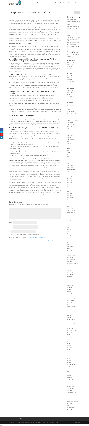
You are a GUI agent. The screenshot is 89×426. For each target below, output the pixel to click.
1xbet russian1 (70, 146)
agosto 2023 (70, 94)
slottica (69, 375)
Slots (68, 371)
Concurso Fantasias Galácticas (39, 422)
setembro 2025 (70, 62)
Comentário (12, 207)
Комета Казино (71, 407)
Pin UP (68, 326)
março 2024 (70, 92)
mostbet (69, 291)
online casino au (71, 319)
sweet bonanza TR (71, 386)
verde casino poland (72, 394)
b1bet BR (69, 178)
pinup (68, 339)
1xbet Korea (70, 135)
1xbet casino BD (71, 131)
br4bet (68, 199)
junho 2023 (70, 96)
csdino (68, 238)
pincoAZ (69, 336)
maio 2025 (69, 71)
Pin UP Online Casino (72, 330)
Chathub (69, 229)
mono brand (70, 278)
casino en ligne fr (71, 208)
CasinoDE (69, 225)
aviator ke (69, 171)
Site (10, 231)
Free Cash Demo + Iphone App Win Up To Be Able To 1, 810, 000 (73, 28)
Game (68, 253)
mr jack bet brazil (71, 306)
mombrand (70, 276)
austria (69, 161)
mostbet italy (70, 296)
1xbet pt (69, 141)
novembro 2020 (71, 99)
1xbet (68, 128)
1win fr (69, 116)
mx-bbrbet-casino (71, 308)
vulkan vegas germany (72, 401)
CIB (68, 233)
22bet (68, 148)
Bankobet (69, 180)
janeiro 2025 (70, 79)
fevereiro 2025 (70, 77)
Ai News (69, 159)
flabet (68, 248)
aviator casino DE (71, 167)
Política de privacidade (71, 2)
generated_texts (71, 255)
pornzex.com (70, 351)
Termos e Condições (60, 2)
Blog (68, 191)
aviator (69, 163)
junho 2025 (70, 68)
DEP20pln (69, 240)
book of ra (69, 193)
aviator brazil (70, 165)
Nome (11, 222)
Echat (68, 244)
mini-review (70, 272)
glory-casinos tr (70, 257)
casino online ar (71, 212)
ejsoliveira (13, 15)
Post (68, 354)
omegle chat (53, 189)
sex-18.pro (69, 366)
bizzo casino (70, 189)
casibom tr (69, 204)
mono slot (69, 281)
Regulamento (50, 2)
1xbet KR (69, 137)
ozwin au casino (71, 321)
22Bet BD (69, 150)
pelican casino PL (71, 323)
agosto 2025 (70, 64)
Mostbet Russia (70, 300)
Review (69, 358)
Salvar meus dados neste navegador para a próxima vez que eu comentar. (28, 234)
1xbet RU (69, 143)
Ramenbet (69, 356)
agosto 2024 (70, 90)
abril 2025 (69, 73)
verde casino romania (72, 397)
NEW (68, 311)
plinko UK (69, 347)
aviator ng (69, 176)
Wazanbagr (70, 403)
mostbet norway (71, 298)
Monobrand (70, 283)
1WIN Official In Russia (72, 120)
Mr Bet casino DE (71, 304)
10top (68, 109)
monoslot (69, 289)
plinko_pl (69, 349)
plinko (68, 343)
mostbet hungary (71, 293)
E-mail (11, 227)
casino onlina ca (71, 210)
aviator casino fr (71, 169)
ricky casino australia (72, 364)
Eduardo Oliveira (55, 422)
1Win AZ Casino (71, 111)
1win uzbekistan (71, 124)
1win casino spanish (72, 113)
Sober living (70, 377)
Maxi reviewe (70, 270)
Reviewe (69, 360)
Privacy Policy (31, 237)
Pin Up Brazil (70, 328)
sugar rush (69, 382)
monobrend (70, 285)
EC (67, 242)
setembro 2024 (70, 88)
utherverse (69, 390)
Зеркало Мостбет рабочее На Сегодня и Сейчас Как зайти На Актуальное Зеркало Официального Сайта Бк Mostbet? (73, 41)
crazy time (69, 235)
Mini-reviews (70, 274)
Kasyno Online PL (71, 259)
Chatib (68, 231)
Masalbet (69, 268)
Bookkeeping (70, 197)
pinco (68, 334)
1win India (69, 118)
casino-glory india (71, 223)
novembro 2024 (71, 84)
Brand (68, 202)
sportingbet (70, 379)
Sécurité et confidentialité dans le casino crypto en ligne (73, 33)
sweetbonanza (70, 388)
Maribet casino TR (71, 266)
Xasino (68, 405)
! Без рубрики (70, 105)
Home (38, 2)
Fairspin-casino (70, 246)
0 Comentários (31, 15)
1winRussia (70, 126)
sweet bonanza (70, 384)
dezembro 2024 (71, 81)
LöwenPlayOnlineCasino (72, 263)
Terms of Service (39, 237)
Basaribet (69, 182)
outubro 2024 (70, 86)
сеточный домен (71, 412)
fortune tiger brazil (71, 250)
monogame (70, 287)
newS (68, 313)
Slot (68, 369)
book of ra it (70, 195)
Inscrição (44, 2)
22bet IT (69, 152)
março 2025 (70, 75)
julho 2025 (69, 66)
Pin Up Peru (70, 332)
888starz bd (70, 156)
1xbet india (70, 133)
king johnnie (70, 261)
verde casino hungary (72, 392)
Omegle (25, 15)
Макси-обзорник (71, 409)
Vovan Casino (70, 399)
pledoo (69, 341)
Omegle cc (69, 317)
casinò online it (70, 214)
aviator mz (69, 174)
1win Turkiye (70, 122)
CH (68, 227)
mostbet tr (69, 302)
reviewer (69, 362)
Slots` (68, 373)
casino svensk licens (72, 217)
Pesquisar (77, 12)
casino (68, 206)
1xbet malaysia (70, 139)
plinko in (69, 345)
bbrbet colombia (71, 184)
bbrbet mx (69, 186)
